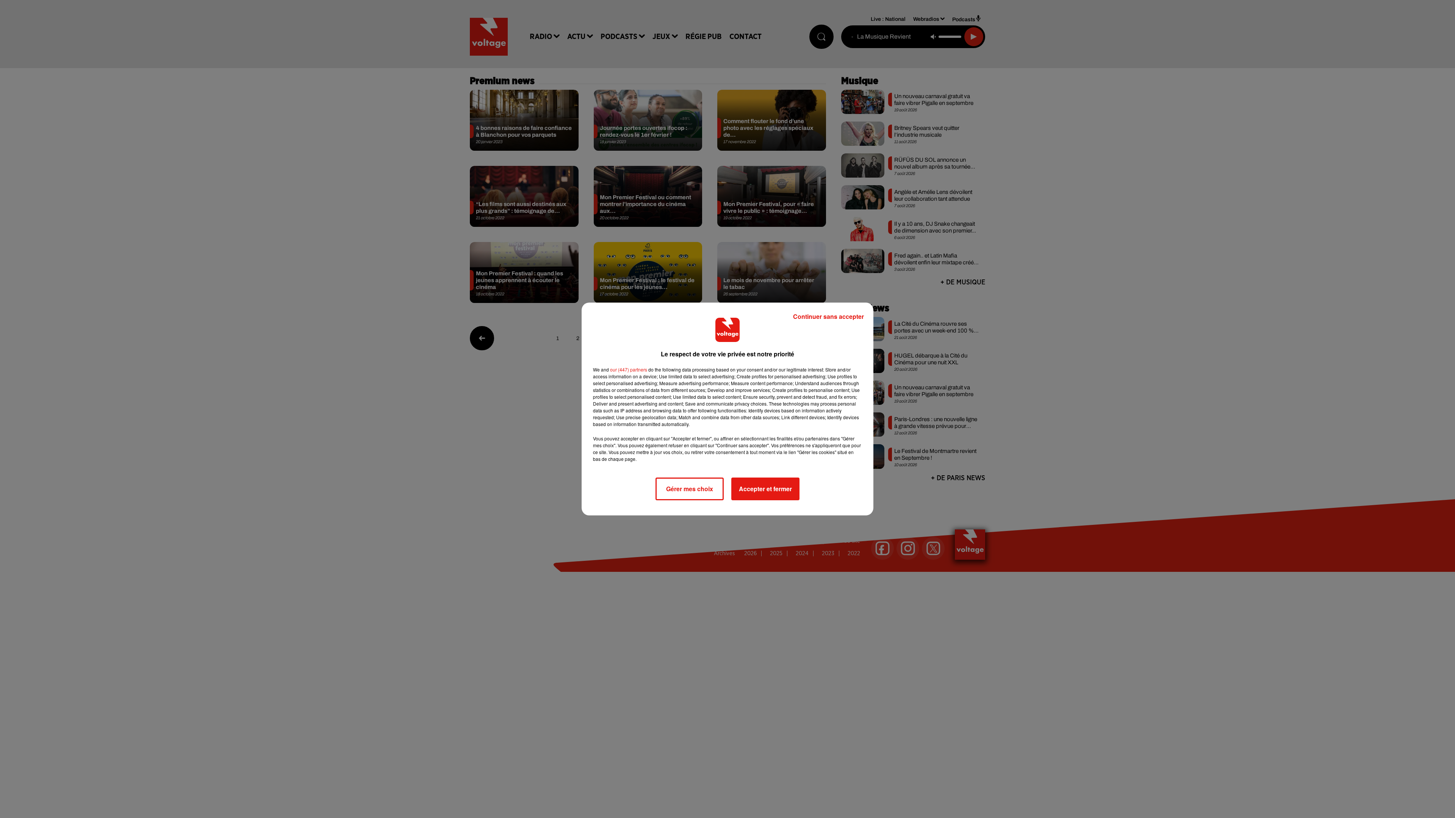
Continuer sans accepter (828, 316)
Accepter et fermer (765, 488)
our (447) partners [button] (628, 369)
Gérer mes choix (689, 488)
